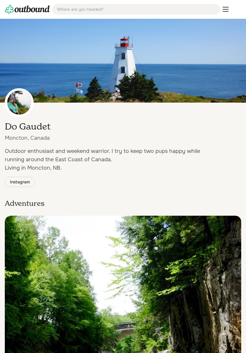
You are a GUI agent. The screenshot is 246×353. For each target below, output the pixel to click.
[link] (27, 9)
